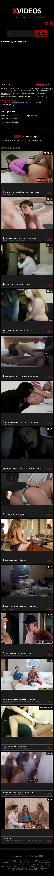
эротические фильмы (10, 101)
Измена (15, 122)
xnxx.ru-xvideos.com (19, 856)
